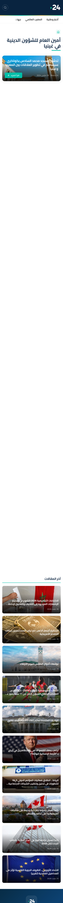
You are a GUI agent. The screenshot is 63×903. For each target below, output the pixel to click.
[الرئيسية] (58, 31)
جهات (18, 19)
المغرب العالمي (33, 19)
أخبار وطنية (52, 19)
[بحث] (5, 7)
